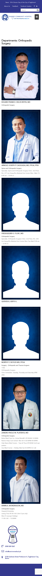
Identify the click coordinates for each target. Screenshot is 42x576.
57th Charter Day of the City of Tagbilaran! (23, 2)
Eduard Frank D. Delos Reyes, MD (16, 102)
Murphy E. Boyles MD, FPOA (13, 362)
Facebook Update (26, 6)
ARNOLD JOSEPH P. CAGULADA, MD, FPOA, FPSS (20, 165)
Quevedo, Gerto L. (9, 301)
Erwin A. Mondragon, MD (13, 506)
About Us (7, 6)
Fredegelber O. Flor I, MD (12, 233)
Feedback (15, 6)
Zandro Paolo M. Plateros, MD (15, 433)
